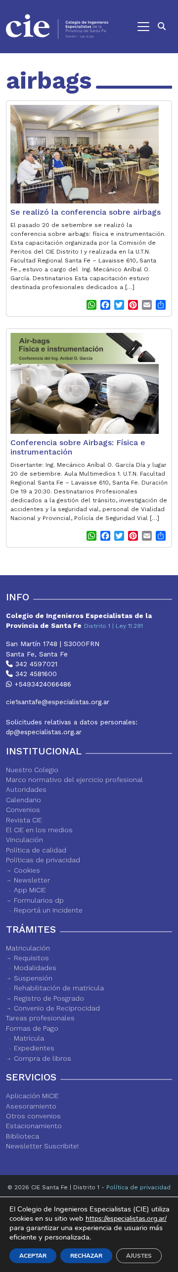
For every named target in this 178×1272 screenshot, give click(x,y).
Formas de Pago (32, 1028)
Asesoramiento (31, 1106)
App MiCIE (30, 890)
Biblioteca (22, 1136)
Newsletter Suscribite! (42, 1146)
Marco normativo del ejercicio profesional (74, 779)
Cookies (27, 870)
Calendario (23, 800)
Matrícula (29, 1038)
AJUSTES (139, 1256)
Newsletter (32, 880)
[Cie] (57, 26)
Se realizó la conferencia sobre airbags (85, 212)
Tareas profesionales (40, 1018)
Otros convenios (33, 1116)
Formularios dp (39, 900)
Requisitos (31, 958)
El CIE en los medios (39, 830)
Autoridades (26, 789)
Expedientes (34, 1048)
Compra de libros (42, 1058)
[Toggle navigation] (133, 26)
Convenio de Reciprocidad (57, 1008)
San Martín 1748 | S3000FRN (52, 644)
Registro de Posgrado (49, 998)
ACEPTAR (32, 1256)
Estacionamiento (34, 1126)
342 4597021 (35, 664)
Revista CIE (24, 820)
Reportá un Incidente (48, 910)
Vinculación (24, 840)
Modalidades (35, 968)
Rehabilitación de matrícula (59, 988)
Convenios (23, 810)
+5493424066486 (41, 684)
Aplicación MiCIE (32, 1096)
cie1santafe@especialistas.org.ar (57, 702)
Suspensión (33, 978)
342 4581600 (35, 674)
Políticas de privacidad (43, 860)
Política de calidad (36, 850)
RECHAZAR (86, 1256)
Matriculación (28, 948)
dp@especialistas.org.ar (44, 732)
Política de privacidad (138, 1187)
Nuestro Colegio (32, 770)
